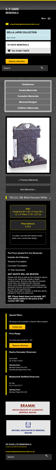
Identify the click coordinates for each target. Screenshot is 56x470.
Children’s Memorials (28, 107)
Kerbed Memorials (28, 90)
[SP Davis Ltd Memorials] (17, 10)
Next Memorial (28, 189)
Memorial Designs (28, 101)
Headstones (28, 84)
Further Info (17, 327)
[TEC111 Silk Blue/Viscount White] (28, 144)
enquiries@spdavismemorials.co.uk (24, 24)
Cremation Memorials (28, 96)
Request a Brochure (17, 61)
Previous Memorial (28, 179)
